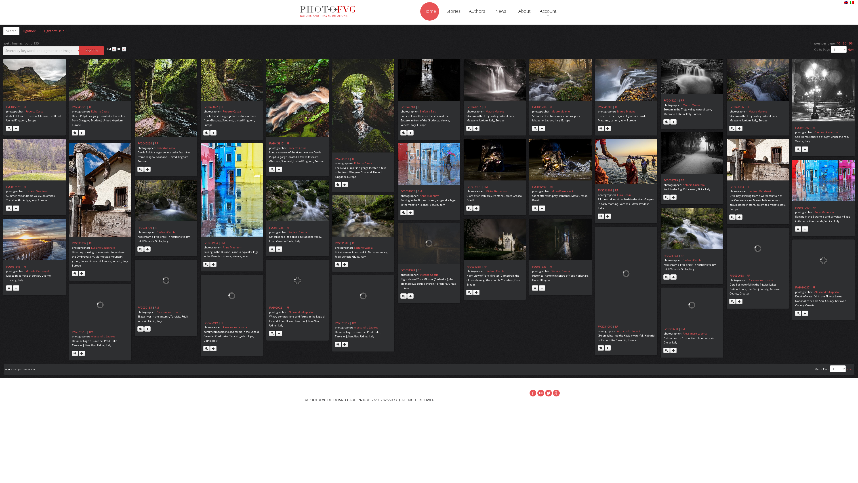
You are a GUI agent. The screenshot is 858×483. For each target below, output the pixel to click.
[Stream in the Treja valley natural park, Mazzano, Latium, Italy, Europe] (495, 80)
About (524, 11)
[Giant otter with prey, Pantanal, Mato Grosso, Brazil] (495, 159)
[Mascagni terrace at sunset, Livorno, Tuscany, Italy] (34, 239)
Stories (453, 11)
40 (838, 43)
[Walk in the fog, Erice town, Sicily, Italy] (692, 153)
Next (850, 49)
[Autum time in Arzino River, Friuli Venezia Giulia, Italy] (692, 305)
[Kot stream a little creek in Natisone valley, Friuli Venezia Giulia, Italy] (166, 200)
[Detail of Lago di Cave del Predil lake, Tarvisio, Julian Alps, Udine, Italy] (363, 296)
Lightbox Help (54, 31)
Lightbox (29, 31)
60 (844, 43)
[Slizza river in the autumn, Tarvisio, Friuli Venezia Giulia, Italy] (166, 280)
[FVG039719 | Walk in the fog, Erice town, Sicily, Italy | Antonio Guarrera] (666, 197)
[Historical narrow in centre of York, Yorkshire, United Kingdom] (560, 239)
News (500, 11)
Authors (477, 11)
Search (11, 31)
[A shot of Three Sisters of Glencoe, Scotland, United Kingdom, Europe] (34, 80)
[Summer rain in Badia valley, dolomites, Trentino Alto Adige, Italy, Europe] (34, 159)
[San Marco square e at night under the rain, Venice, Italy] (823, 90)
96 (851, 43)
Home (430, 11)
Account (548, 11)
